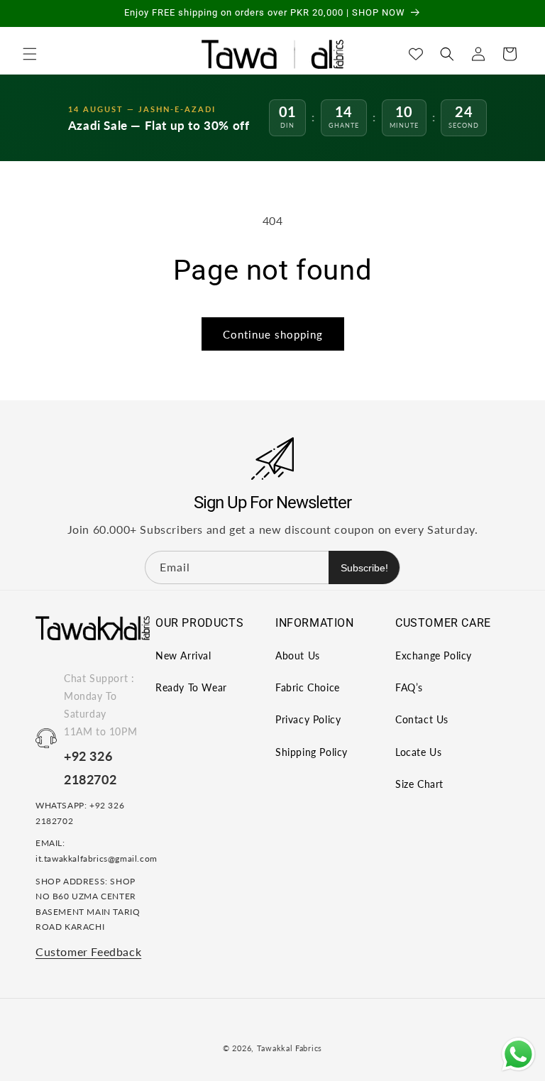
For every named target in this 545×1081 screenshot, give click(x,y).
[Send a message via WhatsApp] (518, 1054)
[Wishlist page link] (416, 54)
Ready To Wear (191, 687)
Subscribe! (364, 568)
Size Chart (419, 784)
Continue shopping (273, 334)
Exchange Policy (433, 655)
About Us (297, 655)
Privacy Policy (308, 719)
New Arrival (183, 655)
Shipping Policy (311, 752)
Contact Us (421, 719)
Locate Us (418, 752)
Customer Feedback (88, 951)
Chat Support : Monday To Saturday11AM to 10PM (100, 705)
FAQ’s (409, 687)
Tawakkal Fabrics (289, 1048)
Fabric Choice (307, 687)
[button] (29, 54)
